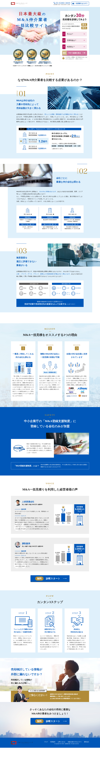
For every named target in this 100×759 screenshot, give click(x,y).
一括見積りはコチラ (81, 3)
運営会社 (86, 742)
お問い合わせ (61, 742)
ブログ (46, 742)
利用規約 (52, 742)
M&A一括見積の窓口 (66, 743)
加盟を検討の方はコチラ (75, 742)
